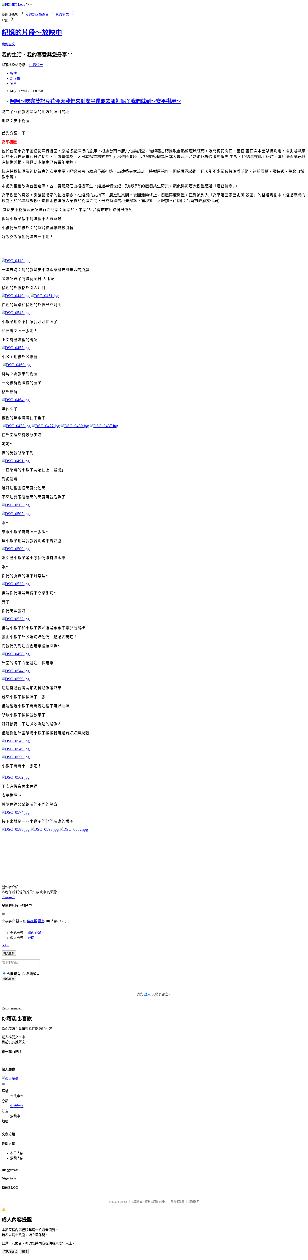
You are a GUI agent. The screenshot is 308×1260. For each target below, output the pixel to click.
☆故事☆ (8, 897)
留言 (41, 921)
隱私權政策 (177, 1201)
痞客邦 (32, 921)
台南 (31, 938)
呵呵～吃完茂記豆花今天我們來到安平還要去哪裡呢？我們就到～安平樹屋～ (95, 101)
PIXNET (122, 1201)
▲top (5, 945)
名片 (13, 83)
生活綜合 (36, 65)
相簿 (13, 73)
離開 (24, 1251)
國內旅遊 (34, 933)
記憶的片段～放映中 (32, 32)
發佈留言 (8, 979)
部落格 (15, 78)
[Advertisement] (23, 856)
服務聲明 (193, 1201)
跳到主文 (8, 44)
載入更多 (8, 953)
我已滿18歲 (10, 1251)
